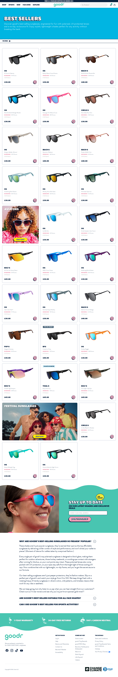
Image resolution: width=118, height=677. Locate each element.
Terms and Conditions (101, 638)
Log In (57, 638)
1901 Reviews (52, 311)
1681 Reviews (52, 154)
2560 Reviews (14, 193)
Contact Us (58, 647)
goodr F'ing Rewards (81, 641)
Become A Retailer (60, 649)
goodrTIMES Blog (80, 644)
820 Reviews (90, 430)
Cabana (77, 660)
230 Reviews (90, 233)
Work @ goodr (79, 654)
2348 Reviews (91, 75)
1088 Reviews (91, 351)
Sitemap (97, 649)
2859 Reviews (52, 114)
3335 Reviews (14, 154)
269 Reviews (13, 351)
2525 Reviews (52, 193)
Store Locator (79, 638)
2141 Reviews (52, 233)
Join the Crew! (80, 519)
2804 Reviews (91, 272)
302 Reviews (90, 193)
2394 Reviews (14, 114)
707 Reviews (13, 311)
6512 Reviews (52, 75)
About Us (78, 651)
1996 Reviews (52, 469)
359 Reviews (13, 272)
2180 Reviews (91, 114)
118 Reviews (52, 390)
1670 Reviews (52, 272)
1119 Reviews (13, 75)
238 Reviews (13, 390)
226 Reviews (90, 154)
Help (56, 641)
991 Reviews (52, 351)
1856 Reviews (14, 469)
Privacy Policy (99, 641)
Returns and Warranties (62, 644)
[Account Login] (111, 5)
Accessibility (59, 652)
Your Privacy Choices (101, 651)
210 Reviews (90, 390)
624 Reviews (90, 311)
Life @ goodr (79, 657)
